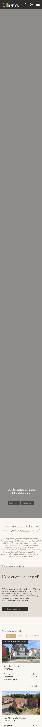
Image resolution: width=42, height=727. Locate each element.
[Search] (25, 4)
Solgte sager (23, 636)
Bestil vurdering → (14, 609)
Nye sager (11, 636)
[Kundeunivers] (31, 4)
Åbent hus (35, 636)
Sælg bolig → (27, 503)
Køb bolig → (14, 503)
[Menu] (37, 4)
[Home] (11, 4)
